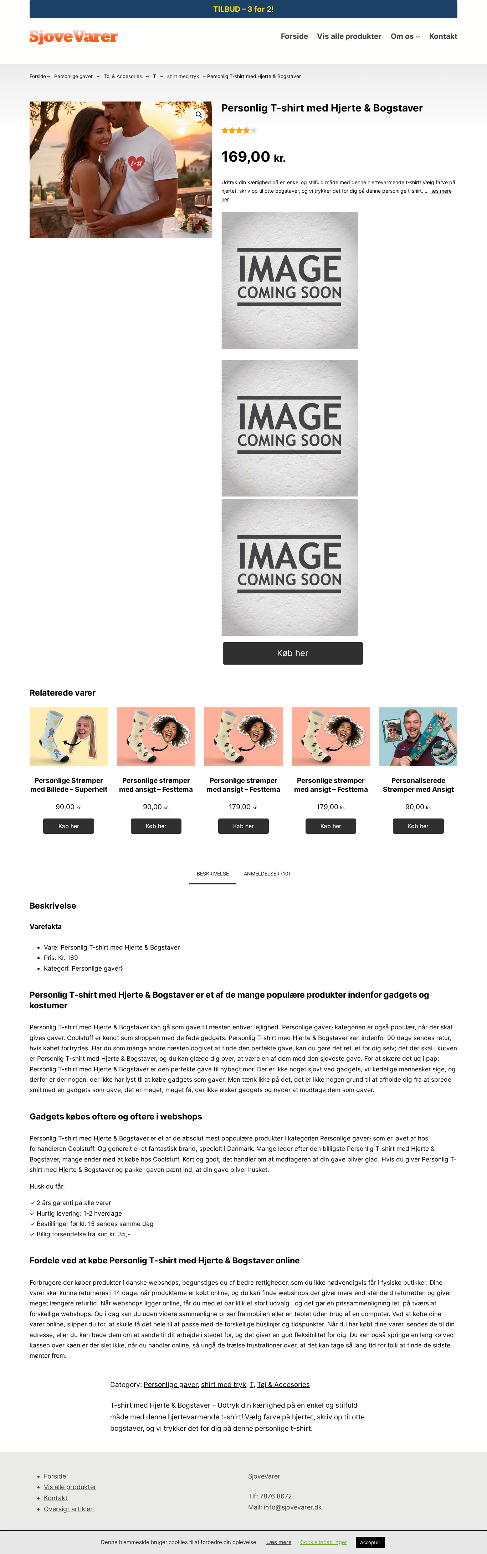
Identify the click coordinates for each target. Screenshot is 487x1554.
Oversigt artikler (68, 1509)
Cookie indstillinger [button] (323, 1542)
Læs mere (279, 1542)
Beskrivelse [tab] (213, 873)
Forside (38, 76)
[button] (199, 114)
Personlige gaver (73, 76)
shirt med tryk (183, 76)
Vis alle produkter (70, 1487)
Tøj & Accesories (123, 76)
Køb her (292, 653)
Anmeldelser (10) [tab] (267, 873)
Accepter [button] (370, 1542)
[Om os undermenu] (418, 36)
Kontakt (56, 1498)
